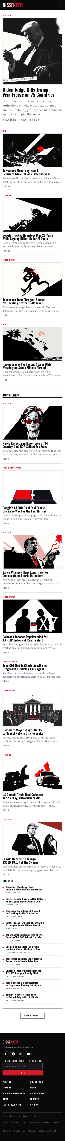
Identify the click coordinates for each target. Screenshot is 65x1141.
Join (23, 1073)
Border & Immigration (14, 1093)
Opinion (34, 1104)
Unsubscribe (19, 1131)
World (33, 1087)
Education (35, 1099)
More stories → (32, 1015)
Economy (7, 1087)
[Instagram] (21, 1054)
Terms (23, 1122)
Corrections (34, 1122)
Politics (7, 1082)
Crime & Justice (38, 1093)
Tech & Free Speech (12, 1104)
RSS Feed (7, 1131)
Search (56, 1122)
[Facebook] (13, 1054)
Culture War (36, 1082)
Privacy (14, 1122)
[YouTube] (28, 1054)
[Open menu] (59, 5)
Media (5, 1099)
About (5, 1122)
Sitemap (31, 1131)
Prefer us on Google (47, 1131)
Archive (46, 1122)
